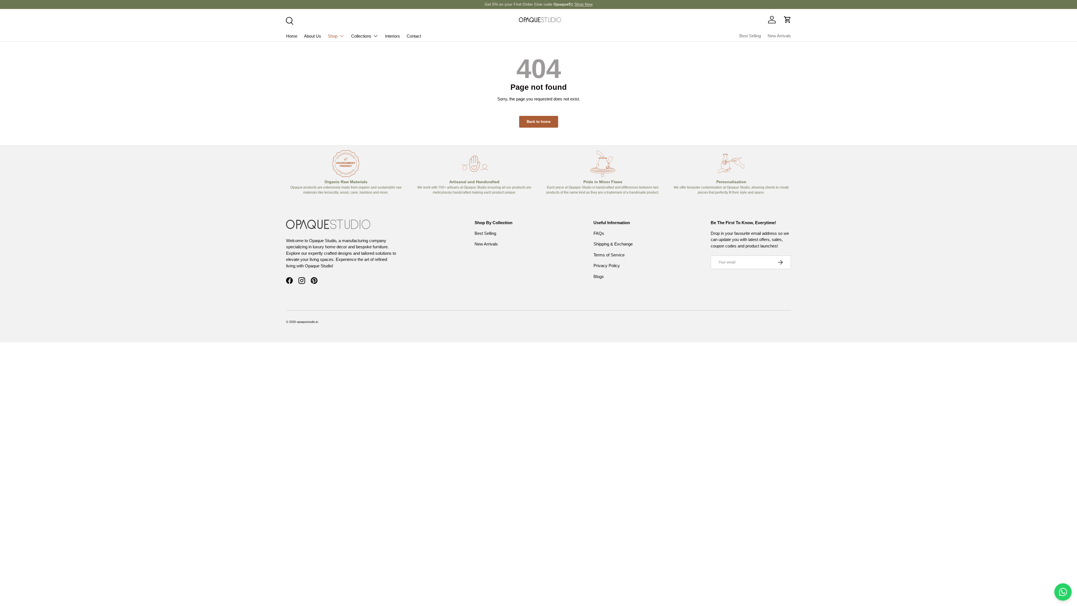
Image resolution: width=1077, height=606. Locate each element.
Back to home (539, 122)
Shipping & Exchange (613, 244)
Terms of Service (609, 254)
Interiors (392, 36)
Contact (414, 36)
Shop (332, 36)
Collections (361, 36)
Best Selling (750, 35)
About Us (312, 36)
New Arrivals (779, 35)
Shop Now (583, 4)
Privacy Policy (606, 265)
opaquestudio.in (307, 321)
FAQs (598, 233)
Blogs (598, 276)
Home (291, 36)
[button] (787, 19)
